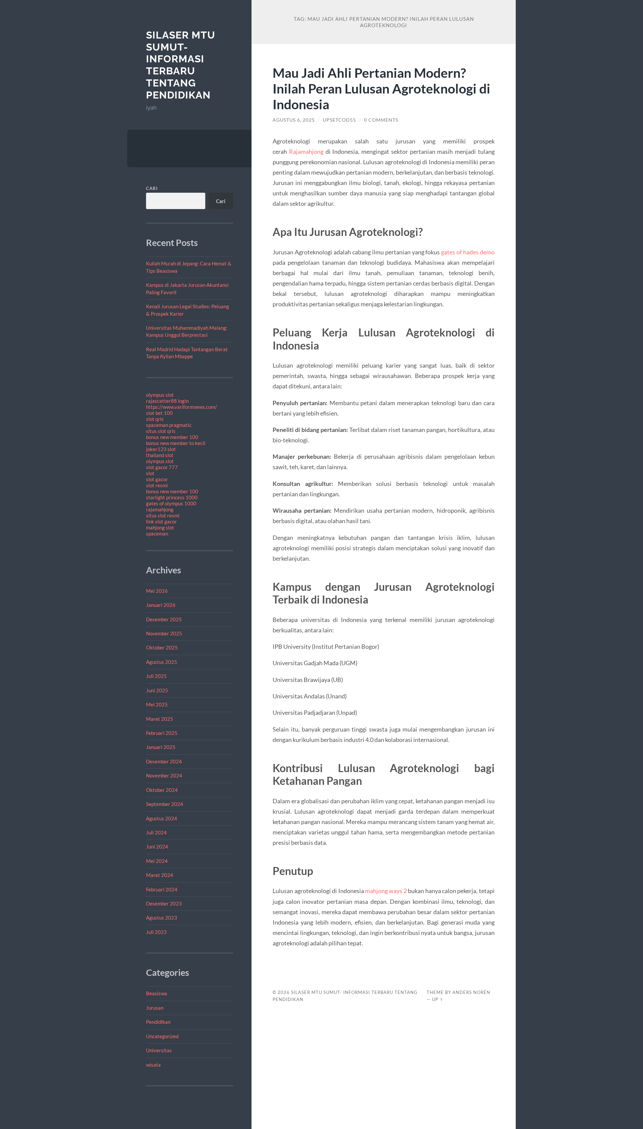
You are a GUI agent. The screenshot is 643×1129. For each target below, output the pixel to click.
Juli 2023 (156, 932)
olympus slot (160, 395)
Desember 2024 (164, 761)
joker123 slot (161, 449)
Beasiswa (156, 993)
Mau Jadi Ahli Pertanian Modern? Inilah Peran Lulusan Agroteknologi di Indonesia (381, 88)
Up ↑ (437, 999)
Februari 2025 (161, 733)
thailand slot (159, 455)
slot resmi (157, 485)
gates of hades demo (468, 252)
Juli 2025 (156, 676)
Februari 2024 (161, 889)
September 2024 (164, 804)
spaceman (157, 533)
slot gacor (157, 479)
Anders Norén (471, 992)
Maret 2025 (159, 719)
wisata (153, 1065)
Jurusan (154, 1008)
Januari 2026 (160, 605)
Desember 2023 (164, 903)
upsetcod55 (339, 120)
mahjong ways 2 (386, 890)
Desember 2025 (164, 619)
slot (150, 473)
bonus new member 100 (172, 437)
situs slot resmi (163, 515)
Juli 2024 (156, 832)
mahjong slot (160, 527)
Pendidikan (158, 1022)
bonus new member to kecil (175, 443)
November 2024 (164, 775)
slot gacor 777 (162, 467)
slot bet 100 (159, 413)
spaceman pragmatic (169, 425)
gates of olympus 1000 (171, 503)
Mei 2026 (157, 591)
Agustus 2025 (161, 662)
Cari (152, 188)
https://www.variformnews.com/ (181, 407)
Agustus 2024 (161, 818)
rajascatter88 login (167, 401)
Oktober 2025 (162, 647)
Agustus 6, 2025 (294, 120)
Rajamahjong (306, 151)
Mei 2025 (157, 704)
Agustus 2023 (161, 918)
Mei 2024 (157, 861)
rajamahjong (159, 509)
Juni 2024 (157, 846)
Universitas (159, 1050)
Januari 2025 (160, 747)
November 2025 (164, 633)
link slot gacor (161, 521)
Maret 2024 (159, 875)
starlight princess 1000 (172, 497)
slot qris (155, 419)
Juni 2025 (157, 690)
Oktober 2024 (162, 790)
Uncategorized (162, 1036)
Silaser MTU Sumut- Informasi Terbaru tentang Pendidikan (180, 65)
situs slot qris (160, 431)
